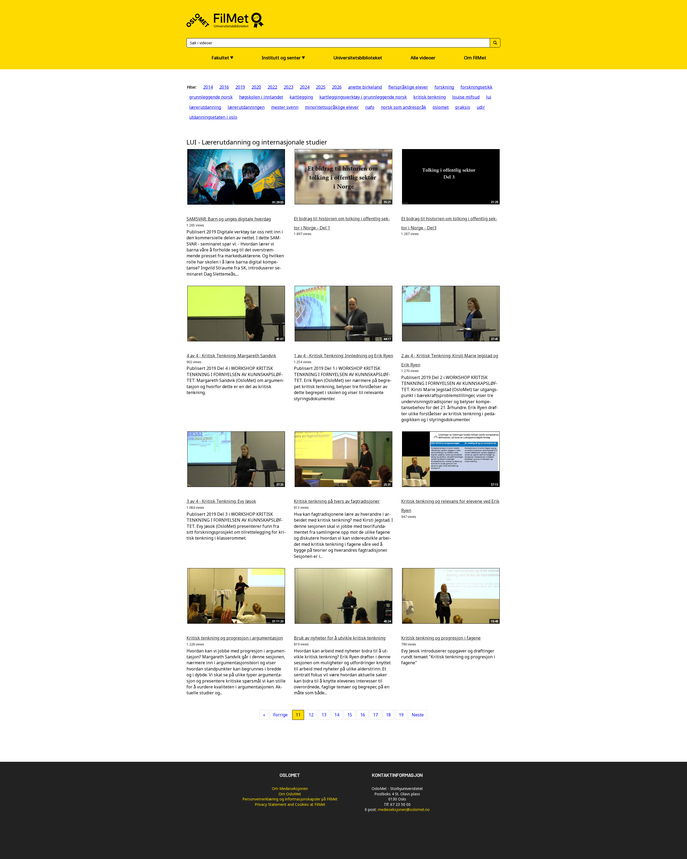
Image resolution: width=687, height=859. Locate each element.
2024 (304, 87)
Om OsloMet (290, 793)
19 (401, 715)
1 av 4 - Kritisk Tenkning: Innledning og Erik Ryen (343, 356)
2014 (208, 87)
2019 (240, 87)
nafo (369, 107)
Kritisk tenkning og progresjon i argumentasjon (235, 638)
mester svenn (284, 107)
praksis (462, 107)
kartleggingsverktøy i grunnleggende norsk (363, 97)
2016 (224, 87)
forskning (444, 87)
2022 (272, 87)
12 (311, 715)
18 (388, 715)
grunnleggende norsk (211, 97)
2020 (256, 87)
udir (481, 107)
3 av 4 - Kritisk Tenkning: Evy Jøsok (221, 501)
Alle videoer (423, 58)
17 (375, 715)
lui (488, 97)
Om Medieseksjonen (290, 788)
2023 (288, 87)
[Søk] (495, 43)
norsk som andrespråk (403, 107)
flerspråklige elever (408, 87)
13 (323, 715)
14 (336, 715)
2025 (321, 87)
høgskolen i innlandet (261, 97)
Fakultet (220, 58)
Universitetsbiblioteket (357, 58)
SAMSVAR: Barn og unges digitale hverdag (229, 219)
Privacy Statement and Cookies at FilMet (290, 804)
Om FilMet (475, 58)
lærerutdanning (205, 107)
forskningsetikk (476, 87)
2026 (337, 87)
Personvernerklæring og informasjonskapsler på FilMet (290, 799)
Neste (418, 715)
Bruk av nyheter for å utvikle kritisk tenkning (339, 638)
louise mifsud (466, 97)
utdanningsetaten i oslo (213, 117)
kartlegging (301, 97)
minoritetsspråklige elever (332, 107)
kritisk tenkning (429, 97)
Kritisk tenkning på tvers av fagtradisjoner (337, 501)
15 (349, 715)
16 (362, 715)
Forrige (280, 715)
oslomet (441, 107)
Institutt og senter (281, 58)
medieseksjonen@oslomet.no (404, 809)
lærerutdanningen (246, 107)
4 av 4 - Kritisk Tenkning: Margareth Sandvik (231, 356)
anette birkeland (365, 87)
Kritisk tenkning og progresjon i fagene (441, 638)
